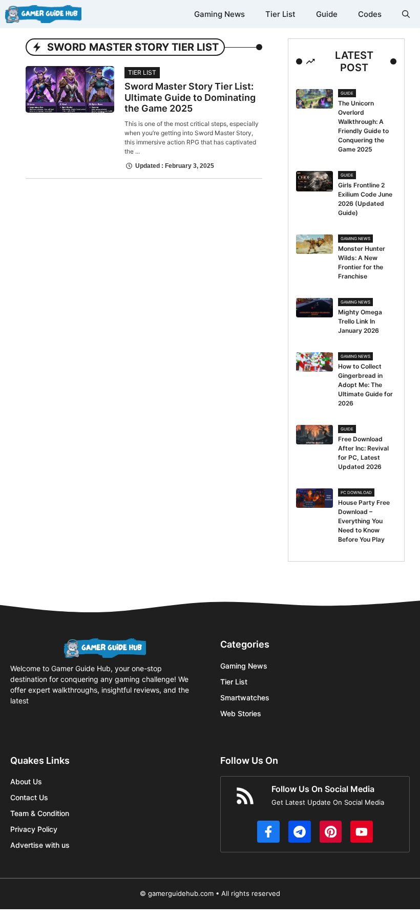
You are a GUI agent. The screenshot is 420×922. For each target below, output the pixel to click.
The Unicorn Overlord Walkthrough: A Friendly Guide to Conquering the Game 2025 (363, 126)
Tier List (280, 14)
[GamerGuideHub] (43, 14)
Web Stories (240, 713)
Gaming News (219, 14)
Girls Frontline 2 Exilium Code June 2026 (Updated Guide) (365, 199)
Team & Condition (39, 813)
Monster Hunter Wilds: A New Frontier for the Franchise (361, 262)
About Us (26, 781)
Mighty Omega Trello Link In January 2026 (360, 321)
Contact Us (29, 797)
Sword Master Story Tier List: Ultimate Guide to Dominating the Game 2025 (190, 97)
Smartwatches (244, 697)
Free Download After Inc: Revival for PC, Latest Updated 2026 (363, 452)
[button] (406, 14)
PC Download (356, 492)
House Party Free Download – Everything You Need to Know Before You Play (364, 521)
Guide (327, 14)
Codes (370, 14)
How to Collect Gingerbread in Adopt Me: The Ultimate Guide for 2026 (365, 384)
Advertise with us (40, 845)
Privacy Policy (33, 829)
